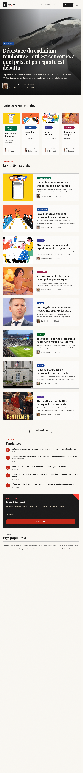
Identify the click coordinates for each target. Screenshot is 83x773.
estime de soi (30, 549)
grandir (55, 546)
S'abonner (40, 521)
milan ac (37, 549)
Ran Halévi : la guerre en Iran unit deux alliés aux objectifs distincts (39, 467)
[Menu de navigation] (76, 5)
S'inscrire (68, 5)
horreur (25, 546)
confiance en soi (73, 546)
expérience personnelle (49, 549)
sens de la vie (63, 546)
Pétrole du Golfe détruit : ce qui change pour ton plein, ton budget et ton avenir (43, 484)
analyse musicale (46, 546)
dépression (9, 545)
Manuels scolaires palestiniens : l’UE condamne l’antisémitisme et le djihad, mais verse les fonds (44, 458)
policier (18, 546)
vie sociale (14, 549)
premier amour (34, 546)
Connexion (58, 5)
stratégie (21, 549)
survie (68, 549)
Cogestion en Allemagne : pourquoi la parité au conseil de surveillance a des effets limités (45, 475)
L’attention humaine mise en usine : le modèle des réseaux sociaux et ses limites (44, 449)
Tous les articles (40, 430)
